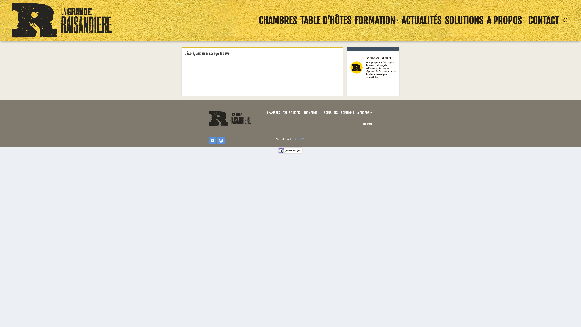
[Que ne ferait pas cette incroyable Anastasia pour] (373, 86)
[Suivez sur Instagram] (221, 140)
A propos (504, 20)
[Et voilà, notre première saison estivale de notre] (388, 86)
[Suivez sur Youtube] (212, 140)
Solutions (464, 20)
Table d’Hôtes (325, 20)
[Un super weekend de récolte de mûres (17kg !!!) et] (357, 86)
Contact (543, 20)
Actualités (422, 20)
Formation (375, 20)
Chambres (278, 20)
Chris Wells (301, 138)
